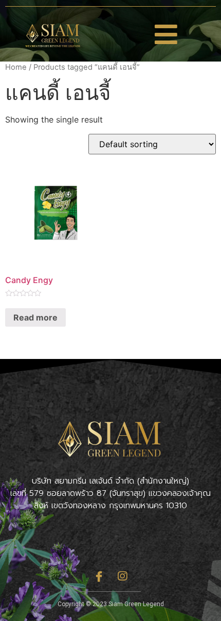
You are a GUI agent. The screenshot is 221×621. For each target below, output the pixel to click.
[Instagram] (122, 576)
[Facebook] (99, 576)
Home (16, 67)
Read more (35, 317)
